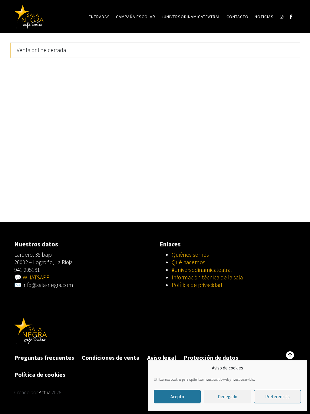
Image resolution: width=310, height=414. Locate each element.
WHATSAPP (36, 277)
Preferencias (277, 396)
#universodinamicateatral (190, 16)
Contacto (237, 16)
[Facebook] (291, 16)
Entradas (99, 16)
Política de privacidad (197, 285)
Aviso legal (161, 357)
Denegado (227, 396)
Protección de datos (210, 357)
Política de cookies (39, 374)
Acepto (177, 396)
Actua (45, 392)
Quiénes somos (190, 254)
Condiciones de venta (111, 357)
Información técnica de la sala (207, 277)
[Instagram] (282, 16)
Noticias (264, 16)
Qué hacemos (188, 262)
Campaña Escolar (135, 16)
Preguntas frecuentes (44, 357)
